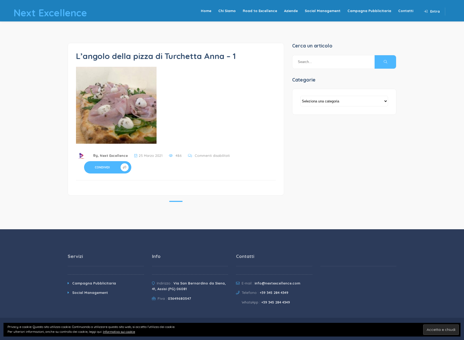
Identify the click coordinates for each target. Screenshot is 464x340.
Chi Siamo (227, 11)
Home (206, 11)
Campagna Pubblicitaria (369, 11)
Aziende (291, 11)
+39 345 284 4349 (274, 292)
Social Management (322, 11)
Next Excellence (114, 155)
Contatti (405, 11)
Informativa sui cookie (119, 332)
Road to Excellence (260, 11)
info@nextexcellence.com (277, 283)
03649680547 (179, 298)
